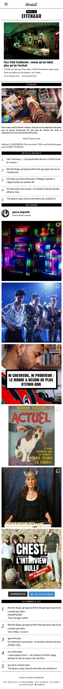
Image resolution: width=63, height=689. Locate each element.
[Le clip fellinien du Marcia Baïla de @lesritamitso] (31, 313)
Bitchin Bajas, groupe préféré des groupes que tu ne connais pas (33, 170)
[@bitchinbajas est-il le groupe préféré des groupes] (31, 251)
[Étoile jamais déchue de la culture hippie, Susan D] (31, 497)
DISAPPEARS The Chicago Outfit (18, 616)
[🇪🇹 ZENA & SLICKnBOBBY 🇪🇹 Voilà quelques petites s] (31, 374)
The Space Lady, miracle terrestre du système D (31, 198)
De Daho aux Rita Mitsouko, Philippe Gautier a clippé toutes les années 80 (30, 180)
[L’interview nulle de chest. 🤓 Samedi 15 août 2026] (31, 559)
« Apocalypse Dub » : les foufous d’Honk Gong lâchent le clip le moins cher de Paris (32, 656)
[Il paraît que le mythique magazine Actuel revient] (31, 436)
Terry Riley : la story (18, 631)
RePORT (33, 76)
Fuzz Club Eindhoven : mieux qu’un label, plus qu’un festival (29, 63)
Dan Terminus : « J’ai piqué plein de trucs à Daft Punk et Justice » (33, 161)
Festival (26, 76)
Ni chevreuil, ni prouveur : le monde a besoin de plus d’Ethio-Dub (33, 190)
